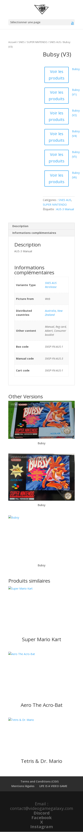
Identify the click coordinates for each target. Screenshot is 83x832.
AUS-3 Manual (65, 209)
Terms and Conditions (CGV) (39, 781)
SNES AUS (55, 42)
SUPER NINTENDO (37, 42)
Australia (50, 311)
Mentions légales (22, 786)
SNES (22, 42)
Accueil (12, 42)
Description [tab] (20, 226)
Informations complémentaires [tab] (34, 233)
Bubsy (76, 69)
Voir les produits (56, 75)
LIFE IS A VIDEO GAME (53, 786)
